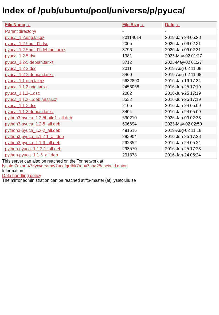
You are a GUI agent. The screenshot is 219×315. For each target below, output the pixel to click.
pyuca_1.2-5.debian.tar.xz (29, 62)
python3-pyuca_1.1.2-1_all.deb (34, 136)
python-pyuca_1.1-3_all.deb (31, 155)
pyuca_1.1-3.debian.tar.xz (29, 111)
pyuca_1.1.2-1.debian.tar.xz (31, 99)
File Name (15, 24)
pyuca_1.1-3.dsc (20, 105)
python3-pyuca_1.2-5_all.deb (32, 124)
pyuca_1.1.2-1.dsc (22, 93)
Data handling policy (21, 175)
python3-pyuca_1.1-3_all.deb (32, 142)
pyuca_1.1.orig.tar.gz (24, 80)
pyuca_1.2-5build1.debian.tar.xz (35, 50)
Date (169, 24)
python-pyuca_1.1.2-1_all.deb (33, 149)
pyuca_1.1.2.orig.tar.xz (26, 87)
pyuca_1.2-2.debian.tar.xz (29, 74)
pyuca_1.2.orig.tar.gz (24, 37)
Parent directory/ (20, 31)
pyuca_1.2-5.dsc (20, 56)
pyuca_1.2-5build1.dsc (26, 43)
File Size (130, 24)
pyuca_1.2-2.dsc (20, 68)
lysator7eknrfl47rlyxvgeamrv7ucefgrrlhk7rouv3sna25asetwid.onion (65, 166)
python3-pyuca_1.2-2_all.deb (32, 130)
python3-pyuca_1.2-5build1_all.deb (38, 118)
